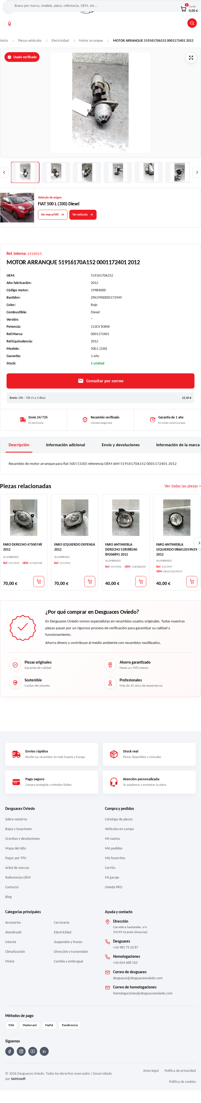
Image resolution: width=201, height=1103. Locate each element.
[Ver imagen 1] (25, 172)
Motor (10, 961)
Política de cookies (182, 1081)
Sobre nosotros (16, 819)
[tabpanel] (100, 463)
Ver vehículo (80, 214)
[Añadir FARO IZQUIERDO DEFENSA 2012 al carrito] (89, 581)
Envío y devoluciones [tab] (120, 444)
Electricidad (62, 932)
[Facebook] (9, 1051)
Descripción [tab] (19, 444)
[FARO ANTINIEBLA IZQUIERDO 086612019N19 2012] (177, 518)
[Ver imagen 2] (56, 172)
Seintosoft (18, 1079)
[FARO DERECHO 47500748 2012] (23, 518)
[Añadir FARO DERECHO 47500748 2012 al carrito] (38, 581)
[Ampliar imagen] (191, 57)
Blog (8, 897)
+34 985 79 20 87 (125, 947)
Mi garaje (112, 877)
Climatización (15, 951)
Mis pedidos (113, 848)
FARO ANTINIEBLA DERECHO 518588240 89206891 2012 (121, 549)
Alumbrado (13, 932)
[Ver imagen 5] (149, 172)
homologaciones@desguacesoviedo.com (142, 993)
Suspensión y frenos (68, 942)
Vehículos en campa (119, 829)
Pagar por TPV (15, 858)
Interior (10, 942)
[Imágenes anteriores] (4, 172)
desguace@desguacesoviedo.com (138, 978)
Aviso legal (151, 1070)
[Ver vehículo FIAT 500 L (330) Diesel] (17, 207)
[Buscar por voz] (9, 23)
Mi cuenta (112, 838)
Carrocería (61, 922)
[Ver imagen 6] (179, 172)
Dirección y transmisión (71, 951)
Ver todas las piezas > (183, 485)
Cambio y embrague (68, 961)
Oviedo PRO (113, 887)
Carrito (110, 867)
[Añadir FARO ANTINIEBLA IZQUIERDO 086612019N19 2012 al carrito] (191, 581)
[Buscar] (192, 23)
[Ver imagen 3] (87, 172)
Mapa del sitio (15, 848)
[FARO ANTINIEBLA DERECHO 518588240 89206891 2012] (126, 518)
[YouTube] (32, 1051)
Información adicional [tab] (65, 444)
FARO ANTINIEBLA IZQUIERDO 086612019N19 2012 (176, 549)
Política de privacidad (180, 1070)
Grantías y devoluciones (22, 838)
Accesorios (13, 922)
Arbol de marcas (17, 867)
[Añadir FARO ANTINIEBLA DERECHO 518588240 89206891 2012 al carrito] (140, 581)
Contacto (12, 887)
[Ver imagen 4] (118, 172)
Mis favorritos (115, 858)
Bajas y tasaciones (18, 829)
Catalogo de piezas (118, 819)
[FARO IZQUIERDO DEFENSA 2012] (75, 518)
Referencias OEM (18, 877)
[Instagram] (21, 1051)
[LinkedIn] (44, 1051)
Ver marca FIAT (50, 214)
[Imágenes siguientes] (197, 172)
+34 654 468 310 (125, 962)
